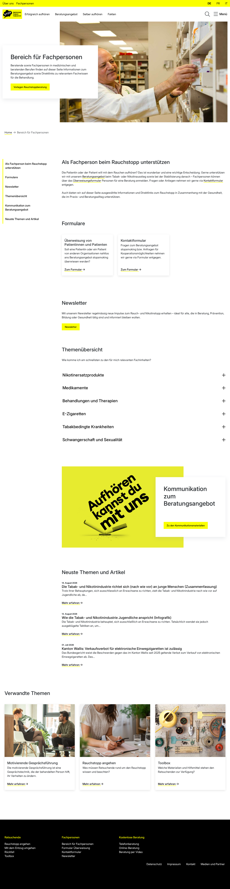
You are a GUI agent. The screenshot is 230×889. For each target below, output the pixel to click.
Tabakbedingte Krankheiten (88, 426)
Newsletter (71, 326)
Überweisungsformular (87, 180)
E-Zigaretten (74, 413)
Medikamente (75, 387)
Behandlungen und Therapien (90, 400)
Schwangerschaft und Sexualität (92, 439)
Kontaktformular (213, 180)
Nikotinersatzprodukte (83, 375)
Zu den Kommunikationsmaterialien (186, 525)
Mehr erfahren (71, 603)
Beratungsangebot (93, 176)
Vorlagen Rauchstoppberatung (30, 87)
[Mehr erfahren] (40, 747)
